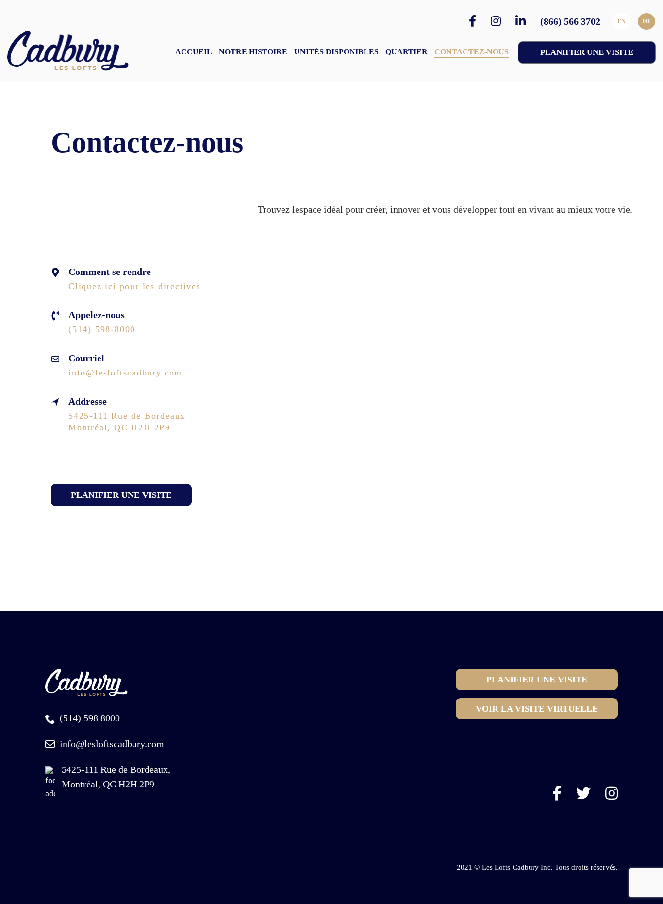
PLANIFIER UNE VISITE (586, 52)
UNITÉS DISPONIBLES (336, 52)
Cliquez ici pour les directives (134, 286)
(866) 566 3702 (570, 21)
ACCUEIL (193, 52)
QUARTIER (406, 52)
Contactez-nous (471, 52)
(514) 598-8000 (101, 329)
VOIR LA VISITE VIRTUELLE (537, 709)
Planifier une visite (121, 495)
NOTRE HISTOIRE (253, 52)
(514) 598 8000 (90, 718)
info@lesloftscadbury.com (125, 372)
